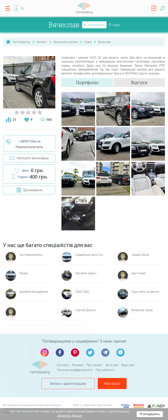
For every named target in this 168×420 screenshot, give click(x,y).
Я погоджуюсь (150, 414)
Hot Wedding (21, 42)
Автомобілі (95, 24)
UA (16, 8)
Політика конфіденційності (75, 370)
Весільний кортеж (66, 42)
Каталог (42, 42)
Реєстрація (112, 383)
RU (22, 8)
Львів (88, 42)
